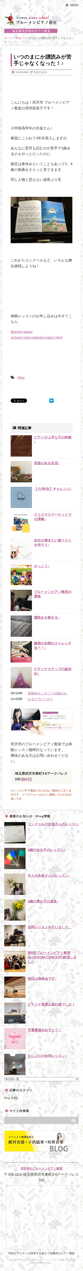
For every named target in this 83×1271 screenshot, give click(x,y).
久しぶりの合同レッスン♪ (47, 1056)
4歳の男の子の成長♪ (43, 901)
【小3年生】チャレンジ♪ (53, 489)
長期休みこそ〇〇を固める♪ (48, 693)
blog (21, 378)
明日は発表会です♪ (42, 978)
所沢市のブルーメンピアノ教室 (41, 1168)
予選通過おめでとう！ (45, 1030)
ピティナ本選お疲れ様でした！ (51, 1004)
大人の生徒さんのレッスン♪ (49, 875)
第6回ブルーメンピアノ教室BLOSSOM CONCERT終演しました (52, 957)
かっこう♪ (41, 566)
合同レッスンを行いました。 (50, 927)
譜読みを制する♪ (47, 617)
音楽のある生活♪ (47, 463)
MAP (26, 779)
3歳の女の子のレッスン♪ (46, 850)
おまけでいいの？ (40, 699)
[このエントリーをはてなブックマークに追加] (51, 400)
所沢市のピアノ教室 (41, 31)
